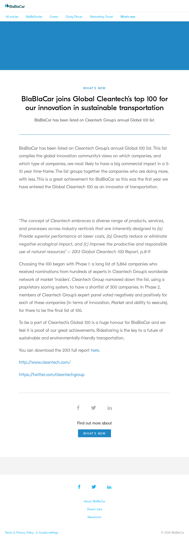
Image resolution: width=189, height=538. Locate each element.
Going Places (74, 16)
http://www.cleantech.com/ (45, 362)
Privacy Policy (25, 532)
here (94, 350)
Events (54, 16)
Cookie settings (48, 532)
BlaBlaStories (34, 16)
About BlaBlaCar (94, 501)
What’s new (127, 16)
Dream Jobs (94, 509)
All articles (12, 16)
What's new (94, 88)
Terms (9, 532)
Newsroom (94, 517)
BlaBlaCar (17, 6)
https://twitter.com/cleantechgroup (51, 374)
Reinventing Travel (101, 16)
